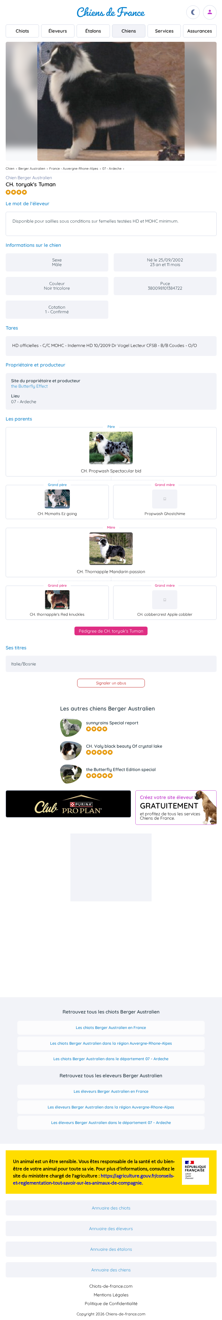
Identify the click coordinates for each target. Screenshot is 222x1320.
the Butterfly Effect (29, 386)
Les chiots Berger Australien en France (111, 1027)
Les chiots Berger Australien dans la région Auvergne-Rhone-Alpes (111, 1043)
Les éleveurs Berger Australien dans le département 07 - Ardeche (111, 1122)
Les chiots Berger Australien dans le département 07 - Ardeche (110, 1058)
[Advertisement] (111, 867)
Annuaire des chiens (111, 1269)
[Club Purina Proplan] (68, 803)
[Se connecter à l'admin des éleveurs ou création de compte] (210, 12)
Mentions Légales (111, 1294)
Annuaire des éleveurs (111, 1228)
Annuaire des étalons (111, 1249)
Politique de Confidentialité (111, 1303)
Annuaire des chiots (111, 1208)
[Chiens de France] (111, 12)
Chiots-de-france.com (111, 1286)
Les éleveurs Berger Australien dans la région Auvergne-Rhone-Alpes (111, 1107)
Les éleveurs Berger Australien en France (111, 1091)
